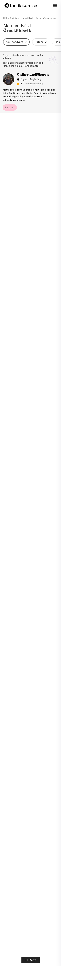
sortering (51, 18)
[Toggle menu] (55, 5)
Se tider (10, 107)
